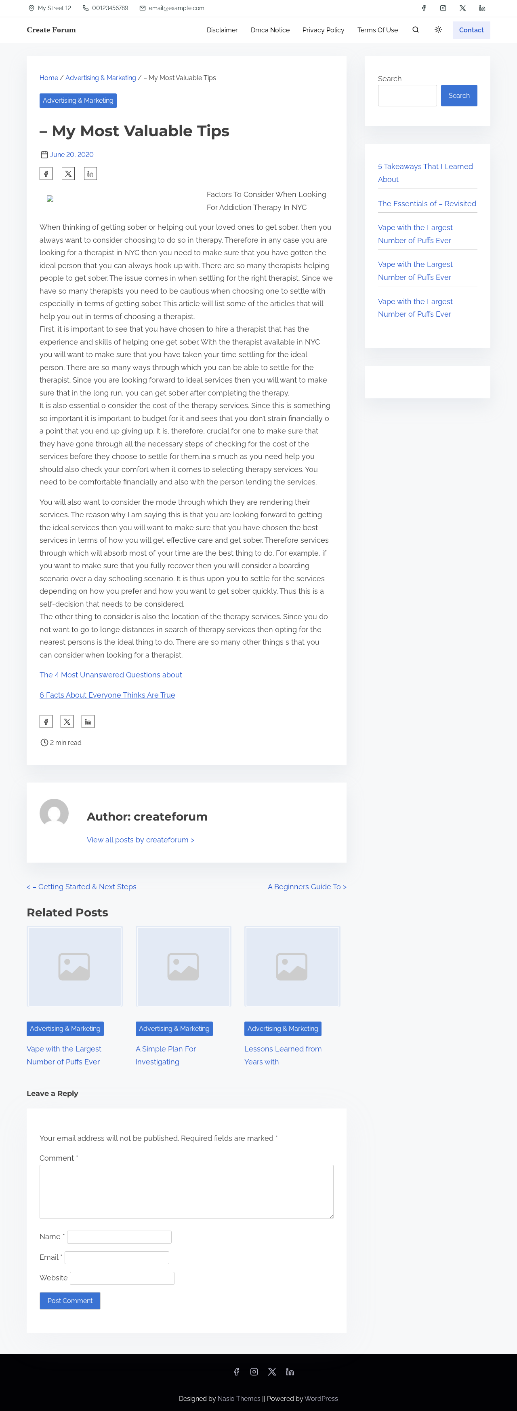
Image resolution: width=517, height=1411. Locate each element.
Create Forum (51, 29)
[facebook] (424, 8)
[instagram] (443, 8)
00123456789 (109, 8)
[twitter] (462, 8)
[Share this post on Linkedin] (90, 173)
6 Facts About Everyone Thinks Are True (107, 695)
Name (52, 1236)
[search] (415, 31)
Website (54, 1277)
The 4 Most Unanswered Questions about (111, 675)
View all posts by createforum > (140, 840)
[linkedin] (482, 8)
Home (49, 78)
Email (51, 1257)
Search (390, 78)
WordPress (321, 1399)
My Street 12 (53, 8)
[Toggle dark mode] (436, 31)
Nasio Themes (240, 1399)
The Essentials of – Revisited (427, 203)
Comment (59, 1158)
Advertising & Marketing (100, 78)
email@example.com (175, 8)
